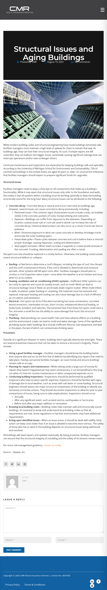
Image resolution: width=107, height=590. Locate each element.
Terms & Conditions (34, 584)
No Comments (82, 61)
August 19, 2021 (55, 61)
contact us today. (52, 445)
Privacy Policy (12, 584)
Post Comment (13, 550)
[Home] (19, 9)
